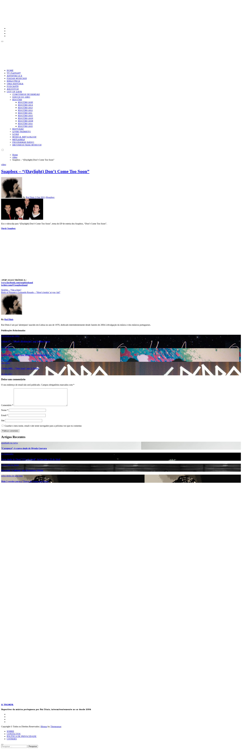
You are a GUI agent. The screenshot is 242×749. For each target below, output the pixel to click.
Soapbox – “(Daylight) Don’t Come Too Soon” (45, 171)
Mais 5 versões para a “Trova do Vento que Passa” (25, 481)
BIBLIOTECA (13, 81)
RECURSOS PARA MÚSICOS (26, 145)
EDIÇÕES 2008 (25, 121)
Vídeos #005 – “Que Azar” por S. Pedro (20, 368)
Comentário (7, 405)
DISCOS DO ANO (21, 97)
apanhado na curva (9, 443)
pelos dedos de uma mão (12, 476)
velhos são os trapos (10, 465)
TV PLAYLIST (14, 73)
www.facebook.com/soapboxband (17, 282)
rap (13, 336)
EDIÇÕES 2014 (25, 105)
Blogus (44, 726)
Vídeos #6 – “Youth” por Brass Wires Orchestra (24, 355)
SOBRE (10, 731)
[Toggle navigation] (2, 41)
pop (3, 363)
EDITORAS (18, 129)
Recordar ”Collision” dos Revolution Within (22, 470)
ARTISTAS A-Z (14, 76)
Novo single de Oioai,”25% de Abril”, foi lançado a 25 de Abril (30, 459)
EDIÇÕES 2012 (25, 110)
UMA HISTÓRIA (15, 84)
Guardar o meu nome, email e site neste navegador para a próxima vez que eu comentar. (43, 426)
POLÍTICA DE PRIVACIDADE (21, 736)
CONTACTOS (13, 734)
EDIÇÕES (17, 100)
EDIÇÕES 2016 (25, 124)
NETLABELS (18, 139)
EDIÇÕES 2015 (25, 126)
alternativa (6, 349)
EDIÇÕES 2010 (25, 116)
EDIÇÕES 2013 (25, 108)
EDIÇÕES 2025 (25, 102)
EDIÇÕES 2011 (25, 113)
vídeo (3, 164)
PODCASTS (12, 86)
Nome (4, 410)
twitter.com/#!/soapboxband (14, 285)
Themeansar (55, 726)
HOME (10, 70)
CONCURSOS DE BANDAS (26, 94)
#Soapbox (50, 197)
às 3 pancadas (7, 454)
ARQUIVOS (13, 89)
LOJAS (15, 134)
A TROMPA (41, 11)
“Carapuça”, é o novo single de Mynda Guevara (24, 448)
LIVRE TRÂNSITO (21, 131)
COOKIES (12, 739)
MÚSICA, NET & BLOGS (24, 137)
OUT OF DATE (14, 92)
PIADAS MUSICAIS (17, 78)
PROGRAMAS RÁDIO (23, 142)
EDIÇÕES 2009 (25, 118)
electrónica (6, 336)
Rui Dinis (30, 197)
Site (2, 420)
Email (4, 415)
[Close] (2, 744)
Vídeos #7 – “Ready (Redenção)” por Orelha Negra (25, 341)
